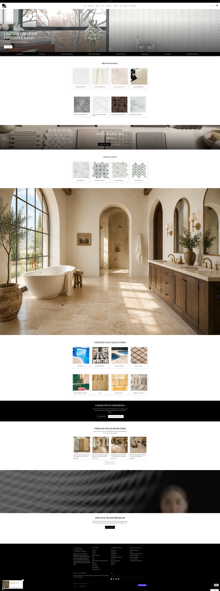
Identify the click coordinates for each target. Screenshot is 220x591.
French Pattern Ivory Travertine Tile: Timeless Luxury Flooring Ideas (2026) (118, 456)
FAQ (93, 557)
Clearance (125, 5)
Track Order (113, 550)
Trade (121, 5)
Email (112, 573)
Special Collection (132, 5)
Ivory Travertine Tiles (134, 559)
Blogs (93, 559)
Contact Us (113, 559)
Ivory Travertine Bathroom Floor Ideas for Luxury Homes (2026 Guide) (100, 456)
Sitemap (112, 564)
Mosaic (131, 552)
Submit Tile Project (96, 555)
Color (103, 5)
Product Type (90, 5)
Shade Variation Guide (115, 560)
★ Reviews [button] (218, 296)
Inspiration (115, 5)
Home (85, 5)
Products (94, 552)
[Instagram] (113, 579)
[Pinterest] (116, 579)
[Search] (212, 6)
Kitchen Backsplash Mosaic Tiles (136, 560)
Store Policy (94, 563)
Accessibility (113, 562)
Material (97, 5)
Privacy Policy (95, 565)
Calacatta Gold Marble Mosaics (136, 553)
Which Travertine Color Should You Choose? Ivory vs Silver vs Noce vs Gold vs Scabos (81, 456)
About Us (94, 553)
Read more (76, 458)
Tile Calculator (114, 552)
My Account (94, 550)
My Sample (215, 590)
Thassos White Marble (134, 555)
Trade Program (114, 553)
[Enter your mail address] (145, 575)
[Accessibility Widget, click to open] (3, 589)
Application (108, 5)
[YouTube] (118, 579)
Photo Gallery (113, 555)
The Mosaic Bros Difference (116, 557)
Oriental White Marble (134, 557)
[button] (2, 1)
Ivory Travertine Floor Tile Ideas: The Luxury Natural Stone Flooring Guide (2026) (138, 456)
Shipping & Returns (96, 569)
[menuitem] (85, 6)
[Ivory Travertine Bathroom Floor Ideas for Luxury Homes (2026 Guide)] (100, 445)
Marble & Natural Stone (134, 550)
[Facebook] (111, 579)
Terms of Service (95, 567)
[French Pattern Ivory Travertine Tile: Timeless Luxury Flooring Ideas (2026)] (119, 445)
